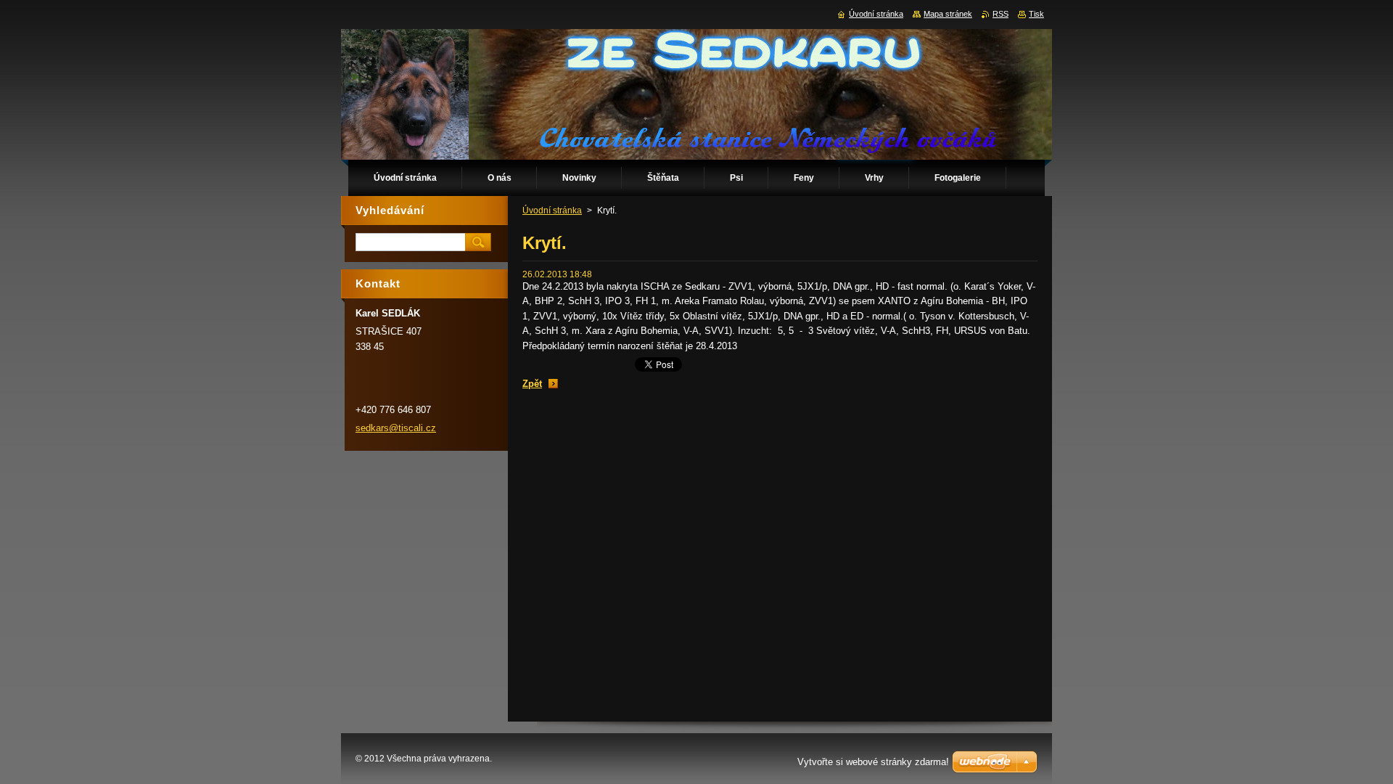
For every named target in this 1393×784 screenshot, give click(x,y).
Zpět (532, 383)
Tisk (1036, 13)
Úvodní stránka (552, 210)
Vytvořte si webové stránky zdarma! (873, 761)
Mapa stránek (948, 13)
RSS (1000, 13)
